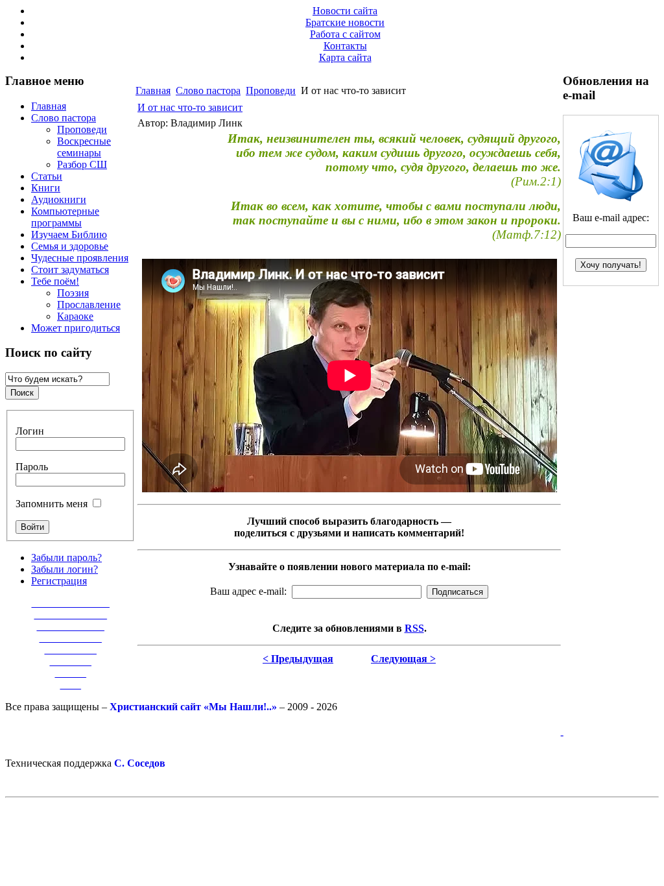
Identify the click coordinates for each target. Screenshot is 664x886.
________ (70, 661)
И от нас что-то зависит (190, 107)
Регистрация (59, 580)
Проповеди (271, 90)
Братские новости (345, 22)
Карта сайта (345, 57)
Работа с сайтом (345, 34)
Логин (30, 431)
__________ (71, 649)
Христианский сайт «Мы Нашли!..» (193, 706)
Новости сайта (345, 10)
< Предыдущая (298, 658)
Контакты (345, 45)
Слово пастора (208, 90)
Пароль (32, 466)
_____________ (70, 626)
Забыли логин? (64, 569)
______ (70, 672)
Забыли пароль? (66, 557)
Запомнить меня (52, 503)
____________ (71, 637)
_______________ (71, 602)
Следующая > (403, 658)
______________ (70, 614)
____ (70, 684)
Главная (153, 90)
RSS (414, 628)
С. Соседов (139, 763)
